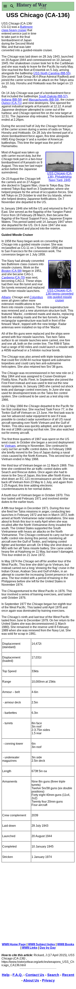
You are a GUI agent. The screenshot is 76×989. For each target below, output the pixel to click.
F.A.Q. (18, 975)
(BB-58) (16, 99)
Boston (6, 270)
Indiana (6, 99)
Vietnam (10, 445)
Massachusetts (38, 99)
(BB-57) (62, 96)
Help (6, 975)
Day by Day (48, 947)
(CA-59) (16, 270)
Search (53, 975)
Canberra (8, 277)
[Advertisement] (56, 33)
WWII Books (65, 944)
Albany (6, 297)
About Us (31, 980)
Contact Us (34, 975)
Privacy (48, 980)
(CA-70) (20, 277)
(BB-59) (53, 99)
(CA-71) (16, 103)
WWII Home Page (14, 944)
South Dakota (48, 96)
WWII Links (29, 947)
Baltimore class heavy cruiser (17, 28)
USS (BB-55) (51, 73)
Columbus (36, 297)
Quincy (6, 103)
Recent (68, 975)
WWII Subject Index (41, 944)
